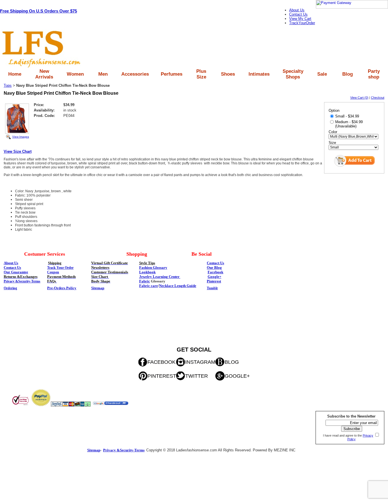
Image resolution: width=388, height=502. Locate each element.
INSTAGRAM (200, 362)
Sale (322, 74)
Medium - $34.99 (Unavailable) (349, 124)
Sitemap (97, 288)
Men (103, 74)
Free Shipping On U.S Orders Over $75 (38, 11)
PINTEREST (161, 376)
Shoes (228, 74)
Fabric (144, 281)
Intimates (259, 74)
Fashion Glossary (153, 267)
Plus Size (201, 74)
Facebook (215, 272)
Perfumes (171, 74)
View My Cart (300, 18)
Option (334, 110)
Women (75, 74)
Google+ (214, 276)
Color (333, 132)
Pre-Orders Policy (61, 288)
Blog (347, 74)
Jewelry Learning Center (159, 276)
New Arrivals (44, 74)
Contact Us (298, 14)
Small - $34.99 (347, 116)
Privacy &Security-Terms (22, 281)
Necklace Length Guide (177, 286)
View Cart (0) (359, 97)
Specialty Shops (293, 74)
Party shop (374, 74)
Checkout (377, 97)
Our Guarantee (16, 272)
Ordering (10, 288)
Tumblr (212, 288)
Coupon (53, 272)
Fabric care (148, 286)
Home (14, 74)
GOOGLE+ (237, 376)
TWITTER (196, 376)
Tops (8, 85)
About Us (296, 10)
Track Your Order (60, 268)
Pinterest (214, 281)
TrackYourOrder (302, 23)
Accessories (135, 74)
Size (332, 143)
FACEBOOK (161, 362)
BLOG (232, 362)
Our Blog (214, 267)
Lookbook (147, 272)
